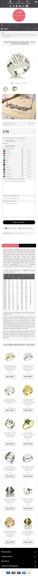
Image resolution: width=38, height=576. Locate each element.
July (7, 164)
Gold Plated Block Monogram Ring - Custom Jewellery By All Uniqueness (28, 533)
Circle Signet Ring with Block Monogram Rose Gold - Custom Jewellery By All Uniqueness (10, 533)
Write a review (21, 233)
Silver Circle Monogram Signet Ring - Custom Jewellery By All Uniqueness (28, 468)
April (7, 158)
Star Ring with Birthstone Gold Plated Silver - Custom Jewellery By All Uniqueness (28, 435)
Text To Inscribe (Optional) (10, 196)
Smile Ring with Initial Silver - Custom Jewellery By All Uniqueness (28, 500)
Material (5, 143)
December (9, 176)
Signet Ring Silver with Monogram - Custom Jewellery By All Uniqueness (10, 434)
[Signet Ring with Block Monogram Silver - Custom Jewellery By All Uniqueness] (19, 64)
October (8, 171)
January (8, 151)
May (7, 160)
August (8, 167)
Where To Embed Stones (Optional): (13, 179)
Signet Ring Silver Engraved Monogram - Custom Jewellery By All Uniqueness (10, 401)
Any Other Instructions (9, 201)
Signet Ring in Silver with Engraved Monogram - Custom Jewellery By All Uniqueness (28, 368)
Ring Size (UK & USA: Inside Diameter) (14, 138)
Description (10, 245)
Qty (23, 148)
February (8, 153)
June (7, 162)
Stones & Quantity (8, 148)
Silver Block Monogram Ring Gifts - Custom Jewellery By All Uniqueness (10, 500)
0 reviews (14, 233)
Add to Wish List (11, 228)
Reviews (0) (27, 245)
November (9, 174)
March (7, 155)
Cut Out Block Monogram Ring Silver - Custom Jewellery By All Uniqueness (10, 468)
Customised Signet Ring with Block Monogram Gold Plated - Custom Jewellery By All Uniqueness (28, 401)
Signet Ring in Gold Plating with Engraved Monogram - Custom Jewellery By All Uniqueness (10, 368)
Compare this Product (26, 228)
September (9, 169)
